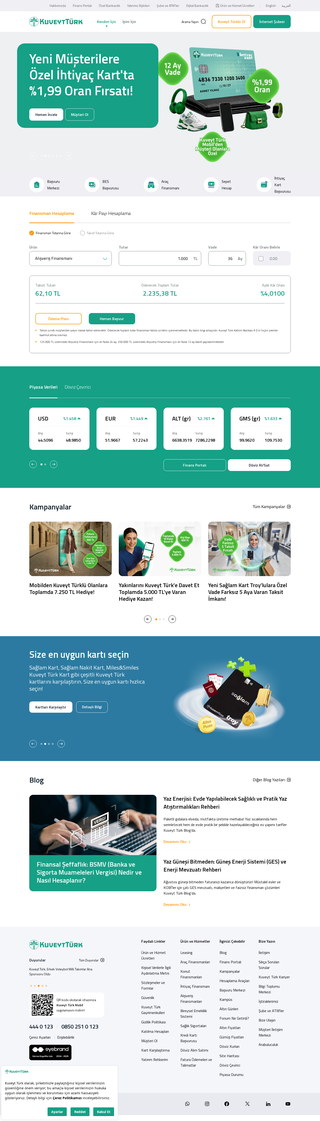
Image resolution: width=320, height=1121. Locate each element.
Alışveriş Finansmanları (191, 998)
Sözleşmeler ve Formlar (153, 985)
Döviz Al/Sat (259, 465)
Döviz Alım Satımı (194, 1050)
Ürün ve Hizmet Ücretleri (237, 5)
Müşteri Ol (78, 130)
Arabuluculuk (268, 1044)
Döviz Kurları (229, 1046)
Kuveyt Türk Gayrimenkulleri (153, 1009)
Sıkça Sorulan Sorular (269, 964)
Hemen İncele (45, 130)
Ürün (33, 247)
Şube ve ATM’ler (168, 5)
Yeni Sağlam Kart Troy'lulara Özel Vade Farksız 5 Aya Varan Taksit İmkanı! (247, 592)
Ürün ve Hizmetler (195, 941)
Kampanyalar (230, 971)
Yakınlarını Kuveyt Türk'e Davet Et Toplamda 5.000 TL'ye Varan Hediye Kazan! (159, 592)
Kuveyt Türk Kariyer (274, 977)
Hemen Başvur (112, 318)
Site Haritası (229, 1056)
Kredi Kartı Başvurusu (188, 1038)
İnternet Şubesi (272, 21)
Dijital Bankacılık (197, 5)
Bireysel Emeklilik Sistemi (193, 1013)
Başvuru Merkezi (232, 990)
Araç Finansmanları (195, 962)
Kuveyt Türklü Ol (231, 21)
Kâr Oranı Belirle (266, 247)
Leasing (186, 952)
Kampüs (226, 999)
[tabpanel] (160, 292)
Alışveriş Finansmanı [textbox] (53, 258)
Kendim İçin (106, 21)
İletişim (264, 952)
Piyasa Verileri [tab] (43, 386)
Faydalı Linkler (153, 941)
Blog (223, 952)
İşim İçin (129, 21)
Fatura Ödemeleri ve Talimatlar (196, 1062)
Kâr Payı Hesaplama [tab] (111, 213)
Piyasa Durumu (231, 1074)
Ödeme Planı (58, 318)
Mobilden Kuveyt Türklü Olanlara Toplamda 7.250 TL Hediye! (68, 588)
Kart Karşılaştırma (155, 1050)
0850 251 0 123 (79, 1026)
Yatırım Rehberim (154, 1059)
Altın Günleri (229, 1009)
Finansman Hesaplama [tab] (51, 213)
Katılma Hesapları (155, 1031)
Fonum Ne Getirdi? (234, 1018)
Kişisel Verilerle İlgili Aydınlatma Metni (156, 970)
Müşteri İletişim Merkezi (271, 1032)
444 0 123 (41, 1026)
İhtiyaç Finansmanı (195, 986)
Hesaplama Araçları (234, 980)
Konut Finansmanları (191, 974)
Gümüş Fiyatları (232, 1037)
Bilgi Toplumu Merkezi (269, 989)
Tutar (123, 247)
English (271, 5)
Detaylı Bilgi (40, 722)
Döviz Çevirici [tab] (78, 386)
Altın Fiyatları (230, 1027)
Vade (212, 247)
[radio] (50, 233)
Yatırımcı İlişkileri (138, 5)
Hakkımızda (58, 5)
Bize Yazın (267, 941)
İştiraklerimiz (268, 1001)
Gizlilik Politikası (153, 1022)
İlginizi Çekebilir (232, 941)
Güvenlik (147, 997)
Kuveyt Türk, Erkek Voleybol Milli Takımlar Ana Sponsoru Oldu (60, 971)
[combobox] (70, 258)
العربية (286, 5)
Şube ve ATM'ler (271, 1011)
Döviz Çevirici (230, 1065)
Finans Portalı (82, 5)
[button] (33, 156)
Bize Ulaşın (267, 1020)
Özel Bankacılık (109, 5)
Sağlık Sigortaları (193, 1026)
